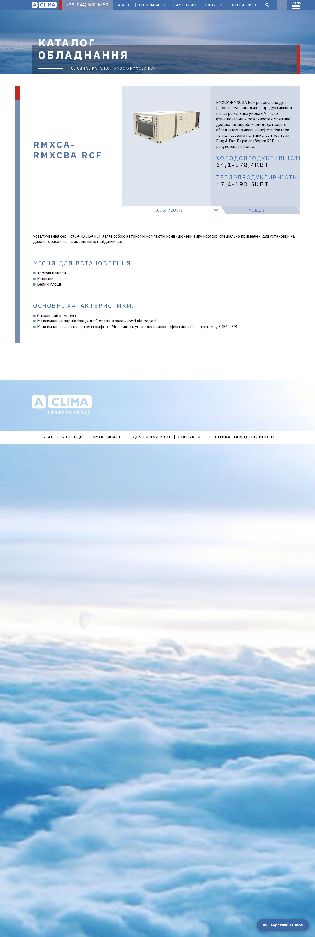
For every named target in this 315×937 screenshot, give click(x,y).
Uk (282, 4)
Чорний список (244, 5)
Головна (78, 68)
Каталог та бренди (61, 437)
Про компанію (152, 5)
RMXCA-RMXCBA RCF (135, 68)
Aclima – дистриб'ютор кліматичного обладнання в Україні (44, 5)
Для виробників (151, 437)
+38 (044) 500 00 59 (87, 5)
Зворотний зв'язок (285, 925)
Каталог (123, 5)
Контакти (213, 5)
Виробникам (184, 5)
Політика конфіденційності (242, 437)
